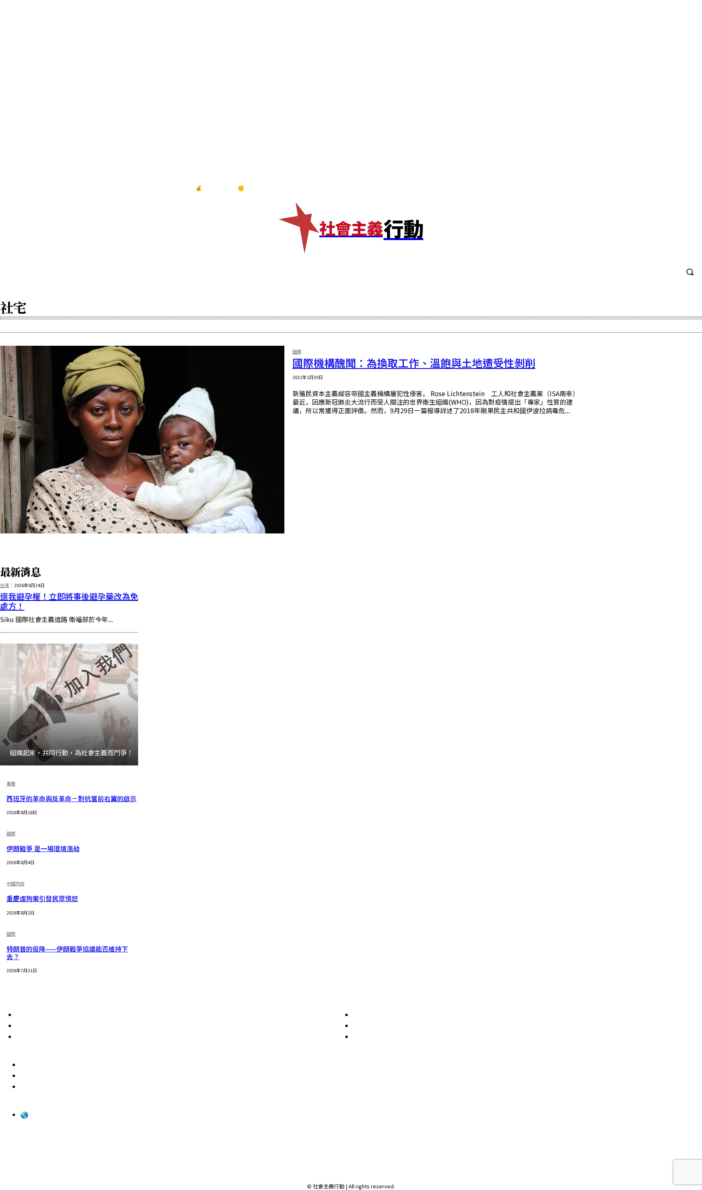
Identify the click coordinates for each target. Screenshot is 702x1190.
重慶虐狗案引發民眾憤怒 (42, 898)
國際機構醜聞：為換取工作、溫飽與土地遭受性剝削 (413, 362)
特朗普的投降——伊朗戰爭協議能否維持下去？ (67, 952)
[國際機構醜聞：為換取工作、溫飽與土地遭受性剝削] (142, 439)
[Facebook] (635, 188)
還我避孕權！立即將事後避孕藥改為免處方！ (69, 601)
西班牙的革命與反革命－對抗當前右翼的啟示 (71, 798)
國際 (296, 352)
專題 (10, 784)
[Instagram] (651, 188)
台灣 (4, 585)
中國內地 (15, 884)
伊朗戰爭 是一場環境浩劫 (43, 848)
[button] (690, 272)
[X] (685, 188)
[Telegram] (668, 188)
